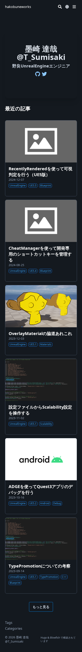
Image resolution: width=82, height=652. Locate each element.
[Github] (37, 74)
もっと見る (41, 606)
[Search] (60, 7)
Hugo (44, 637)
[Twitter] (44, 74)
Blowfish (55, 637)
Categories (13, 628)
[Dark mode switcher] (67, 7)
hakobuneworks (18, 6)
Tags (8, 622)
